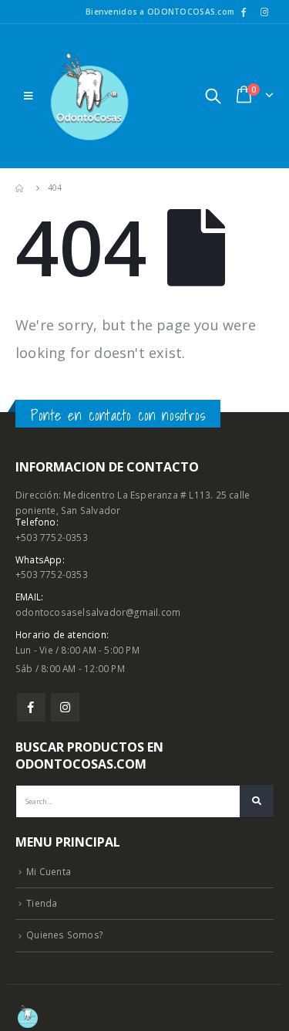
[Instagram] (264, 11)
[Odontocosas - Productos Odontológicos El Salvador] (89, 96)
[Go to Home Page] (20, 187)
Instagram (65, 707)
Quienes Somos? (64, 934)
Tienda (41, 903)
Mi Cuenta (48, 871)
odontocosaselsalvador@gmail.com (97, 612)
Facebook (31, 707)
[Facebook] (243, 11)
